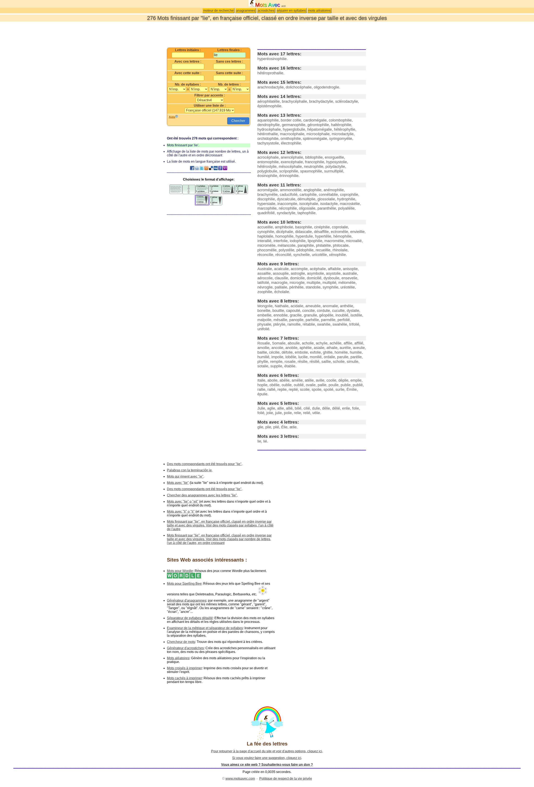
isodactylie (329, 204)
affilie (348, 343)
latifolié (263, 283)
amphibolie (284, 227)
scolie (305, 389)
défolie (287, 352)
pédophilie (305, 250)
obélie (275, 385)
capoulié (293, 311)
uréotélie (347, 287)
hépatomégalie (319, 129)
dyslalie (353, 311)
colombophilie (340, 120)
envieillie (357, 232)
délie (326, 408)
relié (306, 413)
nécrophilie (288, 208)
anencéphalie (292, 157)
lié (265, 441)
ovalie (311, 385)
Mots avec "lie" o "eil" (182, 501)
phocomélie (267, 250)
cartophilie (308, 194)
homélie (341, 352)
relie (297, 413)
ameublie (313, 306)
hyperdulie (304, 236)
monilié (316, 357)
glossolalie (326, 199)
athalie (332, 348)
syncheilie (301, 255)
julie (278, 413)
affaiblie (334, 269)
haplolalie (265, 236)
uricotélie (319, 255)
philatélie (323, 245)
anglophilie (312, 190)
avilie (320, 380)
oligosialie (307, 208)
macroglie (279, 283)
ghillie (327, 352)
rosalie (290, 361)
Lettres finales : (229, 50)
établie (289, 366)
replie (282, 389)
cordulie (323, 311)
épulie (262, 394)
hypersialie (266, 204)
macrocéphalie (292, 134)
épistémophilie (269, 106)
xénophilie (337, 255)
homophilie (284, 236)
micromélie (266, 245)
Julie (261, 408)
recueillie (323, 250)
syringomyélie (340, 139)
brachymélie (267, 194)
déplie (343, 380)
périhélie (296, 287)
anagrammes (245, 10)
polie (288, 413)
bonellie (263, 311)
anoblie (291, 348)
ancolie (277, 348)
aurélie (345, 348)
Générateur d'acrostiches (185, 648)
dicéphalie (284, 232)
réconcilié (283, 255)
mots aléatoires (319, 10)
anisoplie (350, 269)
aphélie (306, 348)
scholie (339, 361)
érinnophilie (288, 176)
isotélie (356, 315)
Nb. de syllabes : (188, 84)
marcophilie (267, 208)
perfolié (344, 320)
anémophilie (334, 190)
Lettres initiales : (188, 50)
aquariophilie (268, 120)
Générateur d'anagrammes (186, 600)
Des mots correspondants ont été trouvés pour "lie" (204, 464)
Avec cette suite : (187, 73)
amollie (263, 348)
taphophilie (306, 213)
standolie (313, 287)
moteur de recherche (218, 10)
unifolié (263, 329)
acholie (308, 343)
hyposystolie (336, 162)
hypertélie (323, 236)
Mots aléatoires (178, 658)
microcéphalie (318, 134)
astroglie (298, 273)
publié (358, 385)
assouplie (281, 273)
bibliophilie (314, 157)
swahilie (323, 324)
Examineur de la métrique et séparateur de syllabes (205, 628)
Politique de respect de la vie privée (285, 778)
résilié (314, 361)
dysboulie (331, 278)
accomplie (299, 269)
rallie (261, 389)
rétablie (309, 324)
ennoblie (280, 315)
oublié (299, 385)
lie (259, 441)
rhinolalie (340, 250)
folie (355, 408)
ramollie (294, 324)
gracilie (296, 315)
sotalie (262, 366)
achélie (335, 343)
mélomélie (346, 283)
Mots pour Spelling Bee (184, 583)
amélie (297, 380)
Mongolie (265, 306)
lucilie (303, 357)
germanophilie (293, 125)
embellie (264, 315)
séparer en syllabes (291, 10)
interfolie (280, 241)
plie (268, 427)
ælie (293, 427)
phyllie (262, 361)
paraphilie (306, 245)
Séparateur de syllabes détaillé (190, 618)
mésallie (280, 320)
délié (336, 408)
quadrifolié (266, 213)
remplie (276, 361)
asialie (319, 348)
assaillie (264, 273)
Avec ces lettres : (187, 61)
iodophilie (298, 241)
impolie (277, 357)
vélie (316, 413)
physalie (264, 324)
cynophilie (265, 232)
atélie (309, 380)
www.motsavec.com (240, 778)
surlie (339, 389)
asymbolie (315, 273)
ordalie (329, 357)
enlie (346, 408)
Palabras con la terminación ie (189, 470)
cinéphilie (322, 227)
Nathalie (281, 306)
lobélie (290, 357)
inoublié (341, 315)
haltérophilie (341, 125)
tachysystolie (268, 143)
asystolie (333, 273)
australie (350, 273)
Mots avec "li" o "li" (181, 511)
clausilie (281, 278)
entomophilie (268, 162)
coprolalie (340, 227)
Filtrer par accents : (209, 95)
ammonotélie (290, 190)
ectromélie (339, 232)
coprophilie (349, 194)
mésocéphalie (290, 166)
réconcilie (265, 255)
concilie (308, 311)
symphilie (330, 287)
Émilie (351, 389)
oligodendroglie (326, 87)
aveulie (359, 348)
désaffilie (321, 232)
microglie (297, 283)
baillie (262, 352)
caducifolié (288, 194)
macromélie (334, 241)
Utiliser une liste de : (210, 105)
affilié (358, 343)
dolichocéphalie (299, 87)
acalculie (281, 269)
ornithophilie (291, 139)
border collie (291, 120)
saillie (326, 361)
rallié (271, 389)
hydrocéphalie (269, 129)
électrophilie (291, 143)
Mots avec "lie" (178, 483)
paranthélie (326, 208)
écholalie (281, 292)
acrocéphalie (268, 157)
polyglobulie (267, 171)
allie (280, 408)
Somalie (279, 343)
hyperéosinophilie (272, 59)
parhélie (312, 320)
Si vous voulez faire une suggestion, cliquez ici (266, 758)
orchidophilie (267, 139)
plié (276, 427)
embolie (301, 352)
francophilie (314, 162)
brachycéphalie (294, 101)
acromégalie (267, 190)
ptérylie (279, 324)
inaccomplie (287, 204)
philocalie (341, 245)
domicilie (297, 278)
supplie (276, 366)
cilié (307, 408)
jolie (269, 413)
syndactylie (286, 213)
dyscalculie (286, 199)
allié (289, 408)
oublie (287, 385)
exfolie (315, 352)
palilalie (281, 287)
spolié (328, 389)
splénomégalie (315, 139)
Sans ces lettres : (229, 61)
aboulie (294, 343)
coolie (331, 380)
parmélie (328, 320)
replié (293, 389)
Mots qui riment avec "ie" (185, 476)
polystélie (286, 250)
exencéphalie (292, 162)
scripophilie (288, 171)
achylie (321, 343)
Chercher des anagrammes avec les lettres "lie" (202, 495)
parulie (342, 357)
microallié (354, 241)
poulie (334, 385)
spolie (316, 389)
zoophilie (264, 292)
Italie (261, 380)
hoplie (262, 385)
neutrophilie (313, 166)
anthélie (346, 306)
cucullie (338, 311)
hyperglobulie (294, 129)
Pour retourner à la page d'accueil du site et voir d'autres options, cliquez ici (266, 751)
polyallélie (346, 208)
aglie (271, 408)
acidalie (297, 306)
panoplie (296, 320)
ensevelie (349, 278)
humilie (356, 352)
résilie (302, 361)
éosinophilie (267, 176)
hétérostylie (267, 166)
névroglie (265, 287)
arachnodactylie (270, 87)
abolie (272, 380)
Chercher (238, 121)
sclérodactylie (346, 101)
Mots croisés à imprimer (184, 668)
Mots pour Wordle (180, 571)
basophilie (303, 227)
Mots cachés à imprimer (184, 678)
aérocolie (265, 278)
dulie (316, 408)
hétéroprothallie (270, 73)
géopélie (326, 315)
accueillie (265, 227)
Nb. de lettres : (229, 84)
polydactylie (335, 166)
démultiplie (306, 199)
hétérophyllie (344, 129)
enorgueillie (334, 157)
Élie (284, 427)
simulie (352, 361)
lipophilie (315, 241)
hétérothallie (267, 134)
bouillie (278, 311)
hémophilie (342, 236)
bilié (298, 408)
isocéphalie (308, 204)
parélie (356, 357)
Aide (172, 117)
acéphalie (318, 269)
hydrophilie (346, 199)
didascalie (303, 232)
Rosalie (263, 343)
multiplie (313, 283)
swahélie (339, 324)
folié (260, 413)
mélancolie (287, 245)
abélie (285, 380)
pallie (322, 385)
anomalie (330, 306)
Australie (264, 269)
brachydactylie (321, 101)
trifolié (354, 324)
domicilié (314, 278)
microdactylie (343, 134)
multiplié (329, 283)
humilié (263, 357)
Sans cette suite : (229, 73)
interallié (264, 241)
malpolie (264, 320)
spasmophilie (311, 171)
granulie (310, 315)
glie (260, 427)
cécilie (274, 352)
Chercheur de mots (181, 642)
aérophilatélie (268, 101)
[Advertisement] (267, 34)
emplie (355, 380)
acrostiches (266, 10)
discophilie (266, 199)
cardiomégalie (315, 120)
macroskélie (350, 204)
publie (346, 385)
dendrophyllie (268, 125)
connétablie (328, 194)
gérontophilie (318, 125)
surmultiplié (333, 171)
